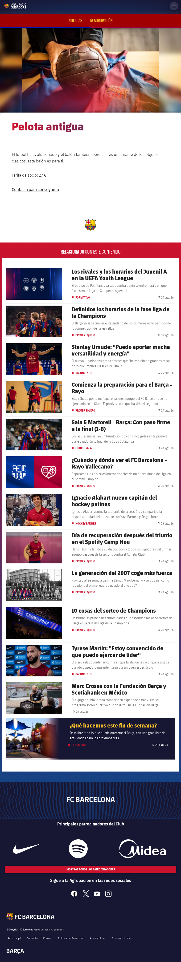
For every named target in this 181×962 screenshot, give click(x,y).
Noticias (75, 20)
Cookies (47, 938)
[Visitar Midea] (142, 848)
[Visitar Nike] (26, 848)
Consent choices (122, 938)
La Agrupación (101, 20)
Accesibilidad (98, 938)
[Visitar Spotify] (78, 848)
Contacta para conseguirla (35, 189)
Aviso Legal (14, 938)
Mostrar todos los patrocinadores (90, 869)
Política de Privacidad (71, 938)
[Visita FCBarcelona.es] (7, 5)
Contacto (32, 938)
